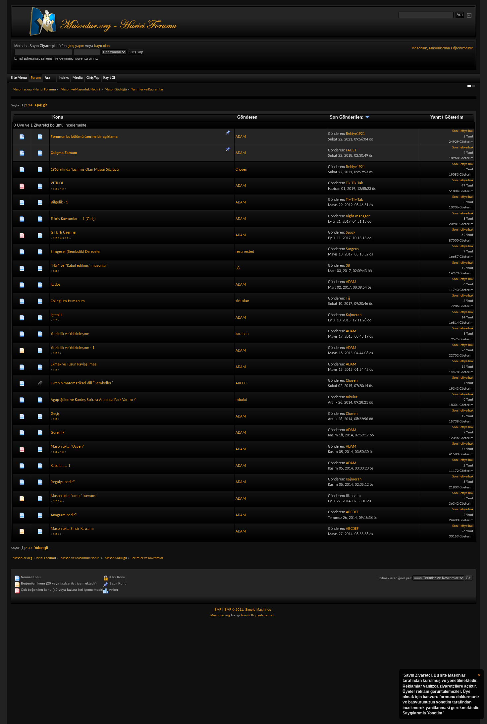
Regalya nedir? (63, 482)
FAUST (351, 150)
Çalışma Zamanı (64, 153)
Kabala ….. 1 (60, 466)
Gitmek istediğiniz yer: (395, 578)
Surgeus (352, 249)
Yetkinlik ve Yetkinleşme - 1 (72, 348)
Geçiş (55, 414)
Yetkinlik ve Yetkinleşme (70, 334)
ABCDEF (242, 383)
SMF (217, 609)
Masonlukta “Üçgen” (67, 447)
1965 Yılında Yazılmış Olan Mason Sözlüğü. (85, 170)
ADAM (241, 137)
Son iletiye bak (462, 131)
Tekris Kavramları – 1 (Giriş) (73, 219)
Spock (350, 233)
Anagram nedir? (64, 515)
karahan (242, 334)
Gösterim (454, 117)
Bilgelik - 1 (59, 202)
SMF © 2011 (233, 609)
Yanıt (435, 117)
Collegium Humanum (68, 301)
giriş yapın (76, 46)
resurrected (245, 252)
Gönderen (247, 117)
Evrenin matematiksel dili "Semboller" (82, 383)
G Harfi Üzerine (63, 233)
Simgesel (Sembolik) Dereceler (76, 252)
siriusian (242, 301)
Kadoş (55, 285)
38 (238, 268)
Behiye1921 (355, 134)
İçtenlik (56, 315)
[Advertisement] (243, 671)
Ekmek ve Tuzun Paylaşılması (74, 364)
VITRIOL (57, 183)
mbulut (241, 400)
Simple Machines (258, 609)
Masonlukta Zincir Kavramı (72, 529)
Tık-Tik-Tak (354, 183)
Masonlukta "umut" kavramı (73, 496)
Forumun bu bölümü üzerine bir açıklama (84, 137)
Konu (57, 117)
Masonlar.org (220, 615)
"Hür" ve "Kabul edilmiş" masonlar (79, 266)
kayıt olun (102, 46)
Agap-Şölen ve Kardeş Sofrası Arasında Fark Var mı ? (93, 400)
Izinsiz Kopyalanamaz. (258, 615)
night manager (358, 216)
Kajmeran (353, 315)
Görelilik (57, 433)
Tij (348, 299)
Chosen (241, 170)
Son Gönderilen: (347, 117)
